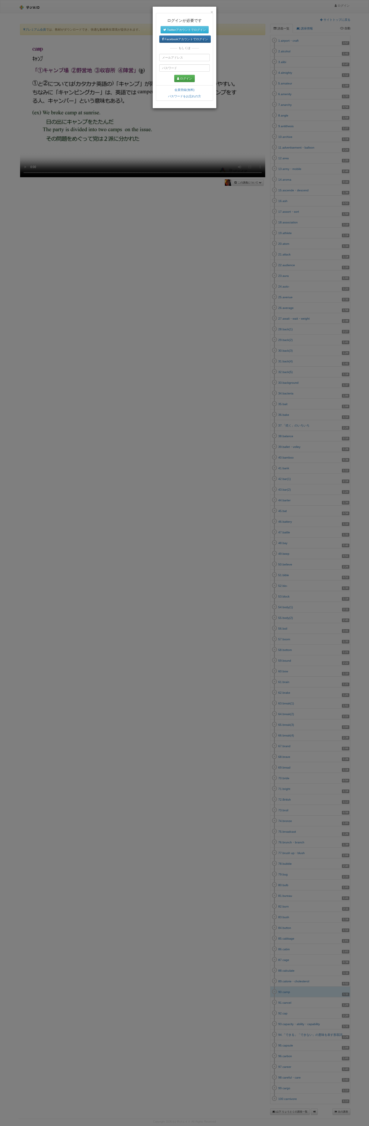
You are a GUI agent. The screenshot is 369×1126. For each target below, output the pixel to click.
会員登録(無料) (184, 89)
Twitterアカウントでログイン (186, 29)
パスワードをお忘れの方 (184, 96)
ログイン (185, 78)
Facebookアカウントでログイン (186, 39)
